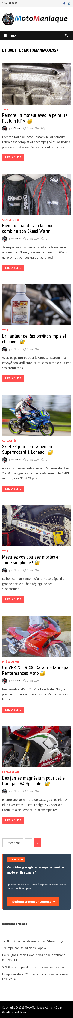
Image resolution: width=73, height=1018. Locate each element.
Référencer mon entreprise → (33, 901)
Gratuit (7, 219)
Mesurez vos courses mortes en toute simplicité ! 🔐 (31, 559)
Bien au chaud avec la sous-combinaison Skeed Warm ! (28, 228)
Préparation (10, 661)
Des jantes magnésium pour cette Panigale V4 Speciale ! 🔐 (33, 780)
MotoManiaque (34, 1007)
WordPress (9, 1012)
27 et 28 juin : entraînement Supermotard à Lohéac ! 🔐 (28, 449)
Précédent (12, 843)
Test (5, 109)
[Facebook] (65, 3)
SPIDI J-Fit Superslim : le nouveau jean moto (33, 967)
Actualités (9, 440)
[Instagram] (69, 3)
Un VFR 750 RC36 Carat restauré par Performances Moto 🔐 (36, 670)
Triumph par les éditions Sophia (24, 948)
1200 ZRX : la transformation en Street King (32, 941)
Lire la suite (13, 157)
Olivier (17, 128)
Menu (12, 35)
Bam (23, 1012)
